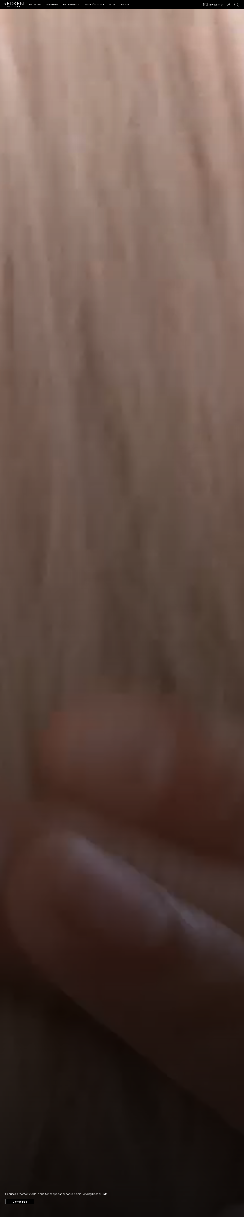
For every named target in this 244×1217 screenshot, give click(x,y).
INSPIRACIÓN (52, 4)
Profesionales (71, 4)
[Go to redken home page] (14, 5)
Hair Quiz (124, 4)
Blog (112, 4)
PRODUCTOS (35, 4)
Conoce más (20, 1202)
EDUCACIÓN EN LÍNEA (94, 4)
